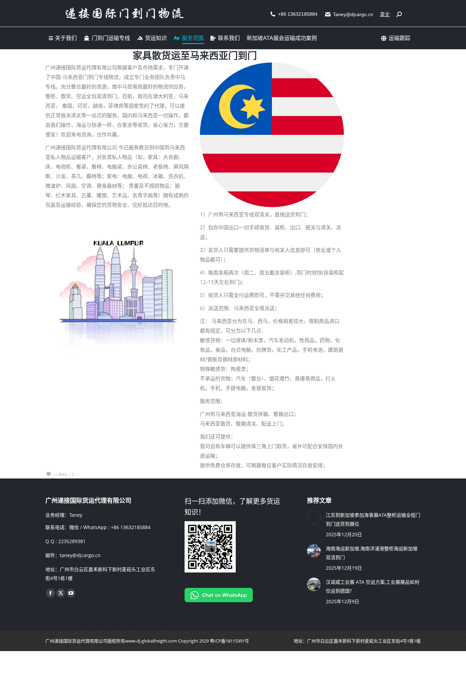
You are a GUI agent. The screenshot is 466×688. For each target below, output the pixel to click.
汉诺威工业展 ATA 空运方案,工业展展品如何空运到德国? (372, 586)
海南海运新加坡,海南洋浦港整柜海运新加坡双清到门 (372, 553)
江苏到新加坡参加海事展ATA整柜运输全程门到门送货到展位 (373, 519)
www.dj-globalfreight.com (151, 641)
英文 (385, 14)
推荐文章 (319, 500)
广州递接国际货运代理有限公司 (76, 641)
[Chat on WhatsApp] (219, 600)
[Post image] (314, 517)
